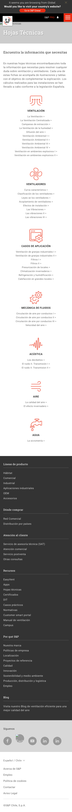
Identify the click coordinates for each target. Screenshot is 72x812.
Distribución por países (17, 524)
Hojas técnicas (12, 589)
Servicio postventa (14, 554)
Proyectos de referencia (17, 660)
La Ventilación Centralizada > (36, 120)
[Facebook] (7, 741)
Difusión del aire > (36, 131)
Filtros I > (36, 259)
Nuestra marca (12, 645)
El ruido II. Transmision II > (36, 367)
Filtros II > (36, 263)
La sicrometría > (36, 440)
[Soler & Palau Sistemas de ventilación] (8, 25)
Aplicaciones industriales (18, 488)
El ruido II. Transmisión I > (36, 363)
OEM (6, 493)
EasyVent (9, 579)
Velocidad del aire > (36, 325)
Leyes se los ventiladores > (36, 197)
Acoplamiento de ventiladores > (36, 201)
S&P (50, 17)
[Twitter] (20, 738)
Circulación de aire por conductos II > (36, 317)
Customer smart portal (17, 615)
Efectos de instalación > (36, 205)
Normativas (10, 610)
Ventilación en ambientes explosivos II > (35, 155)
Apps (6, 584)
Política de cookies (14, 781)
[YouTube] (32, 741)
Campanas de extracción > (36, 124)
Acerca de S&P (12, 768)
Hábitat (7, 473)
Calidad (8, 665)
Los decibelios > (36, 359)
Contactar (9, 787)
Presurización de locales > (36, 267)
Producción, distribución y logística (24, 681)
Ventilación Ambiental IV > (36, 147)
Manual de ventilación (16, 620)
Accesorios (10, 498)
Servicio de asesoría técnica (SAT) (24, 544)
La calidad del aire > (36, 402)
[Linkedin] (45, 741)
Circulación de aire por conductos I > (36, 313)
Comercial (9, 478)
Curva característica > (36, 189)
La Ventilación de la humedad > (36, 128)
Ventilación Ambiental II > (36, 139)
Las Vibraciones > (36, 209)
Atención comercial (15, 549)
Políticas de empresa (16, 650)
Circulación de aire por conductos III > (36, 321)
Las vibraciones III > (36, 217)
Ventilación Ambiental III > (36, 143)
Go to (32, 10)
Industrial (9, 483)
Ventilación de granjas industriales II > (36, 255)
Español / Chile (12, 760)
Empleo (7, 686)
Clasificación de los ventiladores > (36, 193)
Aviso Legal (10, 793)
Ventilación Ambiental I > (36, 135)
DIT (5, 599)
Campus (8, 625)
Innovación (10, 670)
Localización (11, 655)
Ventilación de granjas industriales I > (36, 251)
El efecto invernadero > (36, 406)
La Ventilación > (36, 116)
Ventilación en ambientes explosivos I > (36, 151)
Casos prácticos (13, 605)
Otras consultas (12, 559)
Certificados (10, 594)
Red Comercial (12, 518)
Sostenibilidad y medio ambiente (23, 676)
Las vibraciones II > (36, 213)
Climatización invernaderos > (36, 271)
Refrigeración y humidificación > (36, 275)
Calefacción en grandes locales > (36, 278)
